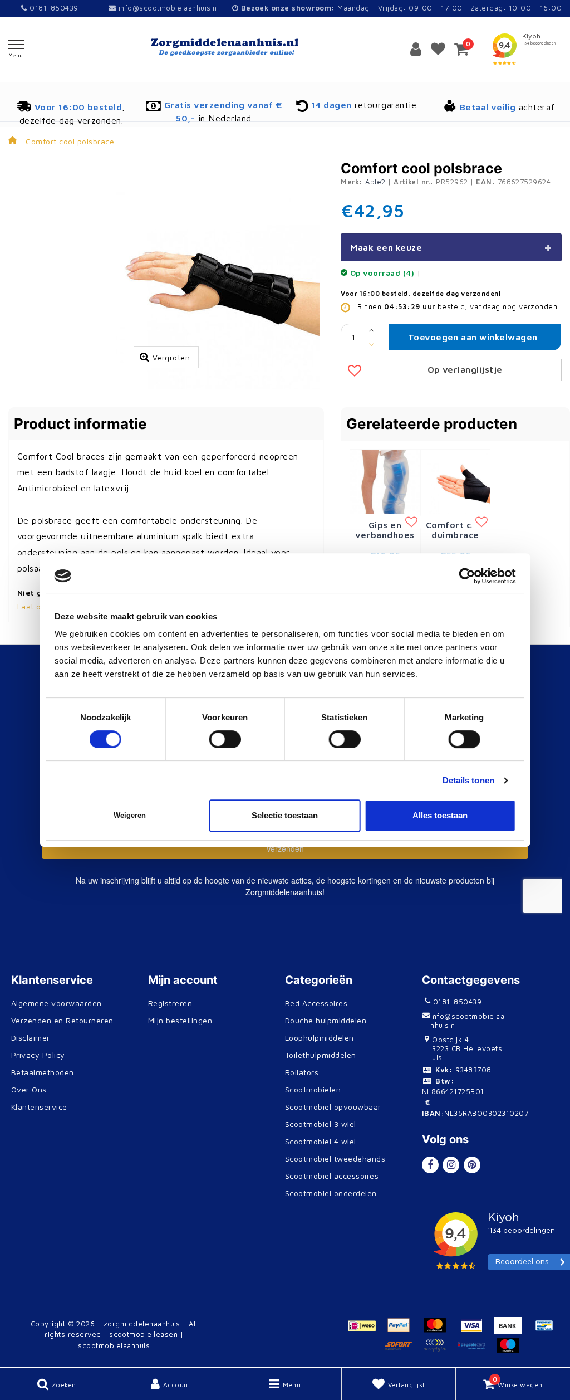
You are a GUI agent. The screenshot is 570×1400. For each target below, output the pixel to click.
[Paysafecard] (476, 1350)
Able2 (375, 181)
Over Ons (29, 1089)
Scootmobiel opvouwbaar (333, 1106)
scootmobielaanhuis (114, 1345)
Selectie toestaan (285, 815)
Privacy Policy (38, 1055)
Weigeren (130, 815)
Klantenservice (39, 1106)
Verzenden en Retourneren (62, 1020)
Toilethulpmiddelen (320, 1055)
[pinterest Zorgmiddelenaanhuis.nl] (472, 1165)
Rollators (301, 1072)
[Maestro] (510, 1350)
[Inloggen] (415, 49)
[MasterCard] (439, 1330)
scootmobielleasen (143, 1334)
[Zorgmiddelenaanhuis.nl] (285, 47)
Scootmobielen (313, 1089)
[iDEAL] (366, 1330)
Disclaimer (30, 1037)
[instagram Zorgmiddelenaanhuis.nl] (451, 1165)
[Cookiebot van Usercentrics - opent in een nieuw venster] (466, 576)
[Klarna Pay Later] (439, 1350)
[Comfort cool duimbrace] (455, 481)
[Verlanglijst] (438, 49)
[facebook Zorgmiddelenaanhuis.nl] (430, 1165)
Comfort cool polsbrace (70, 141)
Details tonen (468, 780)
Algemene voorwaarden (56, 1003)
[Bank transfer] (512, 1330)
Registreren (170, 1003)
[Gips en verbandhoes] (385, 481)
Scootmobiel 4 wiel (320, 1141)
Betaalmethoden (42, 1072)
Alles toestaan (440, 815)
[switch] (225, 739)
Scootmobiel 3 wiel (320, 1124)
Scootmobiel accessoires (332, 1176)
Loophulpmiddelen (319, 1037)
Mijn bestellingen (180, 1020)
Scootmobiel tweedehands (335, 1158)
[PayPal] (403, 1330)
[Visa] (476, 1330)
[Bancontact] (547, 1330)
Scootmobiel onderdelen (331, 1193)
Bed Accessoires (316, 1003)
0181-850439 (52, 7)
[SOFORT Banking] (403, 1350)
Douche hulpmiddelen (325, 1020)
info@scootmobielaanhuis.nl (169, 7)
